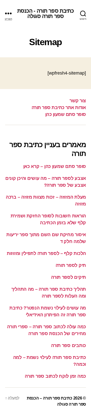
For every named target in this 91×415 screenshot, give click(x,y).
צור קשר (78, 100)
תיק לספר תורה (71, 265)
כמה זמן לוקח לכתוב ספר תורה (55, 376)
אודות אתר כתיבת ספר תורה (59, 107)
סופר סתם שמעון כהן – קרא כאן (54, 166)
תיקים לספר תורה (68, 277)
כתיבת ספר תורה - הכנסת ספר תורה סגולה (45, 13)
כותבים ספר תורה (68, 345)
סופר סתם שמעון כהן (65, 114)
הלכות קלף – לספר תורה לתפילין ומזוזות (46, 253)
